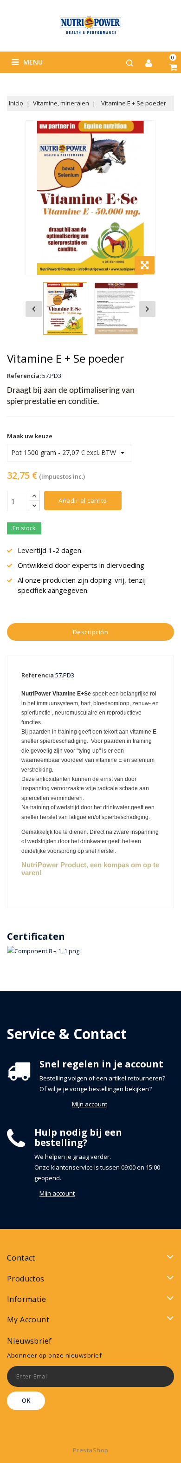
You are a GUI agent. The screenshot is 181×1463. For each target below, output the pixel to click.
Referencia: (24, 375)
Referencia (37, 675)
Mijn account (89, 1104)
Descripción (91, 632)
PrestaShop (91, 1450)
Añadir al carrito (82, 500)
